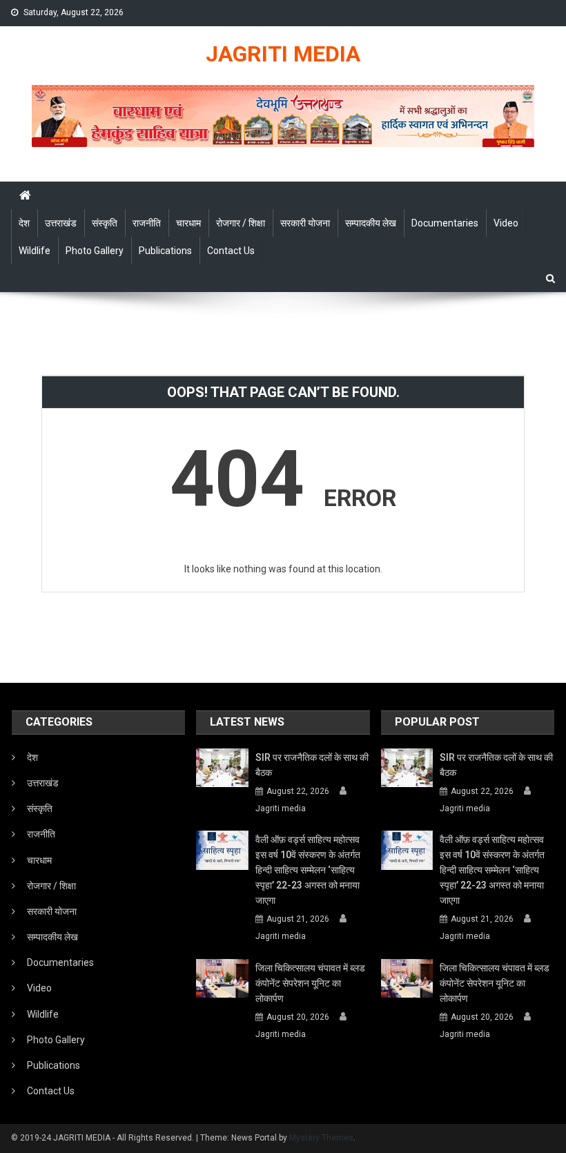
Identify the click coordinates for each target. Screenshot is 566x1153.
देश (24, 223)
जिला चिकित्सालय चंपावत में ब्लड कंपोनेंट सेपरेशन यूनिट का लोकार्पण (310, 983)
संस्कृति (104, 223)
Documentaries (444, 223)
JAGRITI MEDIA (283, 54)
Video (506, 223)
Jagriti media (280, 808)
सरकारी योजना (305, 223)
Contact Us (231, 250)
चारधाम (188, 223)
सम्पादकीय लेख (370, 223)
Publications (165, 250)
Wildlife (34, 250)
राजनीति (147, 223)
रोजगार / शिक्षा (240, 223)
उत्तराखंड (61, 223)
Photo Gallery (95, 250)
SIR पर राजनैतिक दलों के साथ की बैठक (312, 765)
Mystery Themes (321, 1138)
